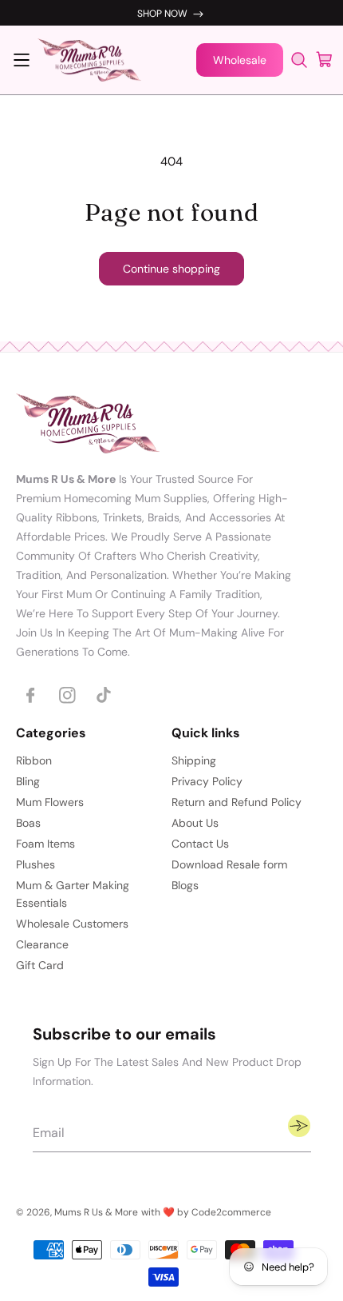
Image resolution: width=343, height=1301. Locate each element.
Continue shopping (171, 268)
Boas (28, 823)
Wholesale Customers (72, 923)
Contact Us (200, 843)
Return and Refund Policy (237, 802)
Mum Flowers (50, 802)
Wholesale (239, 60)
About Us (195, 823)
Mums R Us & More (96, 1212)
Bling (28, 781)
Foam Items (45, 843)
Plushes (35, 864)
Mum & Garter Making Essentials (72, 894)
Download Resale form (229, 864)
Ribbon (34, 760)
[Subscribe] (299, 1126)
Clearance (42, 944)
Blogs (185, 885)
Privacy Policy (207, 781)
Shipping (194, 760)
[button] (21, 60)
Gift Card (40, 965)
